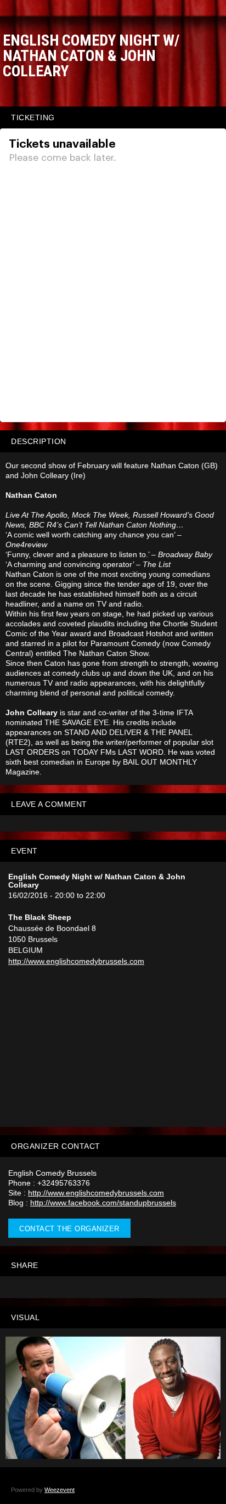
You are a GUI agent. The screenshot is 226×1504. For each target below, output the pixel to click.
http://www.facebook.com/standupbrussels (103, 1202)
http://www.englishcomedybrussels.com (76, 961)
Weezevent (59, 1489)
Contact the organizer (69, 1229)
